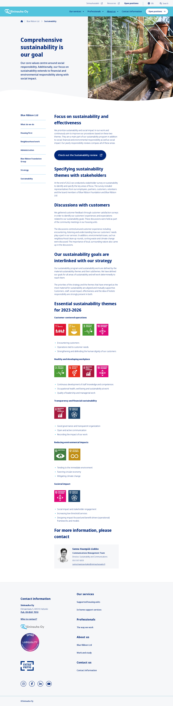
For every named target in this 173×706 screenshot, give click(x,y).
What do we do (27, 124)
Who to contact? (29, 619)
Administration (27, 150)
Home (24, 21)
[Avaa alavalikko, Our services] (83, 11)
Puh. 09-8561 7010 (29, 612)
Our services (75, 11)
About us (111, 11)
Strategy (25, 170)
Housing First (26, 133)
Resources (111, 3)
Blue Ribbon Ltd (33, 21)
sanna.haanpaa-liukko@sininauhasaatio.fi (88, 564)
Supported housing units (88, 602)
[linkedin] (40, 684)
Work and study (84, 652)
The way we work (85, 627)
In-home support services (89, 609)
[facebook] (32, 684)
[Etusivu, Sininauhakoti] (16, 11)
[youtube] (49, 684)
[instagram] (23, 684)
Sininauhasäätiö (92, 3)
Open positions (155, 11)
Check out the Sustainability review (78, 155)
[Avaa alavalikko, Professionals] (103, 11)
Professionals (94, 11)
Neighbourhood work (30, 141)
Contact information (132, 11)
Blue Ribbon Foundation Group (31, 160)
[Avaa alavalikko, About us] (118, 11)
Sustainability (27, 178)
